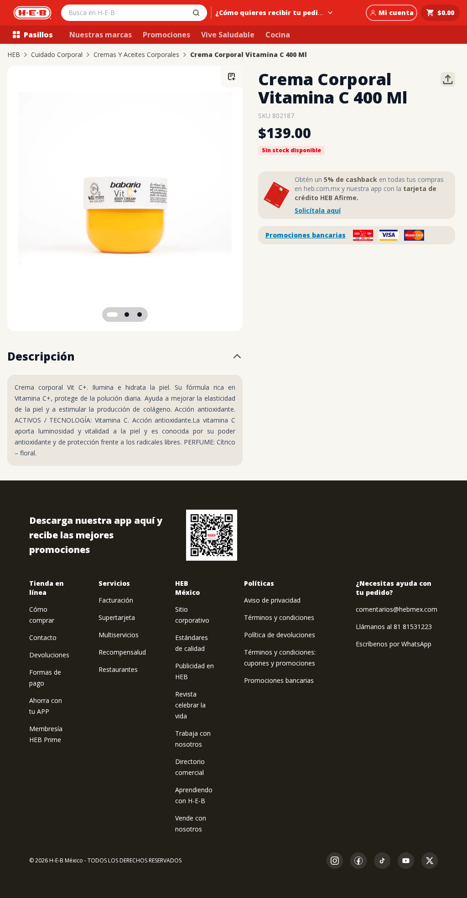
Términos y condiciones (279, 617)
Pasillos (38, 35)
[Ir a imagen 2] (126, 314)
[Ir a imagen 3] (139, 314)
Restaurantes (118, 669)
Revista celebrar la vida (190, 705)
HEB (13, 54)
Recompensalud (122, 652)
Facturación (116, 600)
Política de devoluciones (279, 634)
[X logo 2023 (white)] (429, 860)
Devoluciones (49, 654)
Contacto (43, 637)
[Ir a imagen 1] (112, 314)
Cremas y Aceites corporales (136, 54)
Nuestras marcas (100, 34)
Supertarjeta (117, 617)
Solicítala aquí (318, 210)
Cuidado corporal (57, 54)
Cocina (277, 34)
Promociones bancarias (305, 235)
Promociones (166, 34)
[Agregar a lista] (232, 77)
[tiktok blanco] (382, 860)
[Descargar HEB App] (211, 535)
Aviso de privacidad (272, 600)
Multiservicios (119, 634)
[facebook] (358, 860)
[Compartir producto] (448, 79)
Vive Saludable (227, 34)
